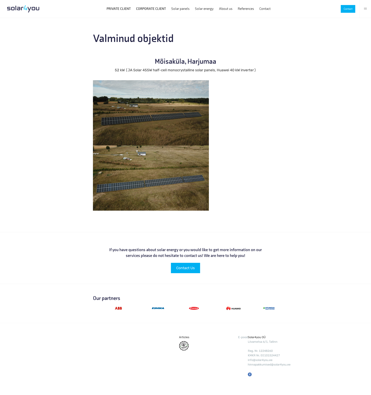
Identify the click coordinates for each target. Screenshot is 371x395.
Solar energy (204, 9)
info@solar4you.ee (260, 360)
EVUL (184, 346)
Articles (184, 337)
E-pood (243, 337)
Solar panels (180, 9)
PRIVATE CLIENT (119, 9)
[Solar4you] (23, 9)
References (246, 9)
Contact (265, 9)
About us (225, 9)
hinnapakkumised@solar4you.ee (269, 364)
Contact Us (185, 268)
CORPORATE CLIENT (151, 9)
